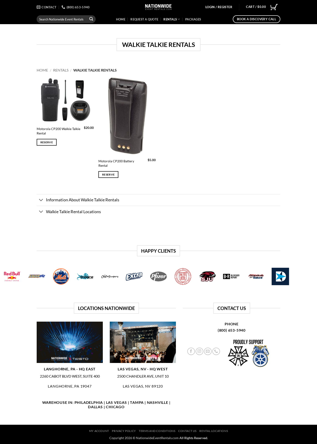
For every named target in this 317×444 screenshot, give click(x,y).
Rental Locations (213, 431)
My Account (99, 431)
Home (120, 19)
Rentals (170, 19)
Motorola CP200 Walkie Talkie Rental (58, 131)
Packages (193, 19)
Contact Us (187, 431)
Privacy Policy (124, 431)
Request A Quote (144, 19)
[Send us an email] (208, 351)
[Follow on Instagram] (199, 351)
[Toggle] (41, 201)
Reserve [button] (46, 142)
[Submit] (91, 19)
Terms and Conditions (157, 431)
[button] (218, 7)
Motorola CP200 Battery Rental (116, 163)
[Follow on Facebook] (191, 351)
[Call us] (216, 351)
